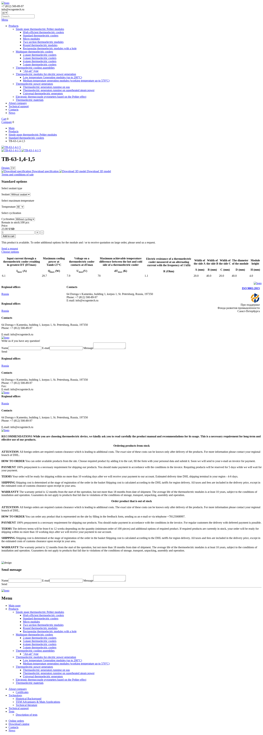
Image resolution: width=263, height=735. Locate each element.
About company (18, 103)
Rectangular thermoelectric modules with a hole (50, 48)
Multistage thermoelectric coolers (34, 51)
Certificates (22, 692)
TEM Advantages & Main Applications (38, 701)
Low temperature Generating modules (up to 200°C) (52, 77)
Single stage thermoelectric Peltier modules (40, 29)
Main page (15, 605)
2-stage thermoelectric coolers (39, 54)
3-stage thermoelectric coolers (39, 58)
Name (4, 348)
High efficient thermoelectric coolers (43, 32)
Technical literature (26, 705)
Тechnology (15, 695)
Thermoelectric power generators (34, 83)
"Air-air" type (30, 70)
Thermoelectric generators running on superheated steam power (58, 90)
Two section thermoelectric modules (43, 41)
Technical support (19, 106)
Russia (5, 294)
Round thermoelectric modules (40, 45)
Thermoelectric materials (29, 99)
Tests (11, 711)
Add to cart (8, 236)
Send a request (9, 248)
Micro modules (31, 38)
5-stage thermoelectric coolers (39, 64)
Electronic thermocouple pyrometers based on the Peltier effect (51, 96)
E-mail (46, 348)
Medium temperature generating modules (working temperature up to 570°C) (66, 80)
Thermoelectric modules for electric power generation (46, 74)
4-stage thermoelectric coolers (39, 61)
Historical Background (28, 698)
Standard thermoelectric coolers (40, 35)
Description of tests (26, 714)
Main (11, 128)
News (12, 112)
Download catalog (19, 724)
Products (13, 25)
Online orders (16, 720)
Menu (4, 19)
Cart (3, 118)
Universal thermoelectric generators (43, 93)
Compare (6, 122)
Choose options (10, 251)
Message (88, 348)
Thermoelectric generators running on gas (46, 87)
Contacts (13, 109)
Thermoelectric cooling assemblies (35, 67)
